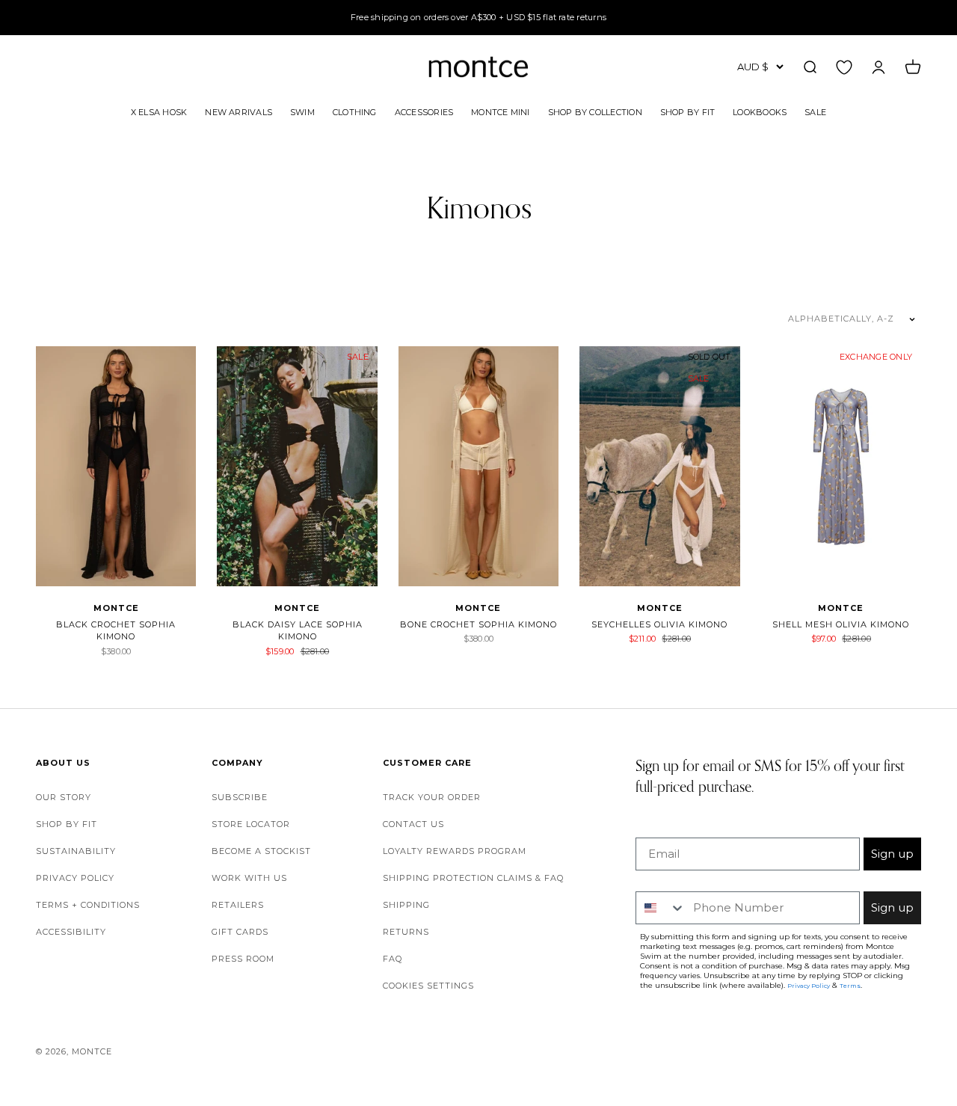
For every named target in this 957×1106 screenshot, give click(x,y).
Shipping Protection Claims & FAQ (473, 878)
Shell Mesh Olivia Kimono (840, 624)
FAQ (392, 958)
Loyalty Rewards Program (454, 851)
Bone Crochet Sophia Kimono (478, 624)
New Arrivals (238, 111)
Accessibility (71, 932)
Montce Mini (500, 111)
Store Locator (251, 824)
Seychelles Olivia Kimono (659, 624)
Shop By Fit (687, 111)
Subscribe (240, 797)
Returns (406, 932)
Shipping (406, 905)
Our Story (63, 797)
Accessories (424, 111)
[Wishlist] (844, 67)
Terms (850, 985)
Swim (302, 111)
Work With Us (249, 878)
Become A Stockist (261, 851)
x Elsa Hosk (159, 111)
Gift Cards (240, 932)
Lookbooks (760, 111)
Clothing (355, 111)
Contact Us (413, 824)
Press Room (243, 958)
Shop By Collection (595, 111)
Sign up (892, 854)
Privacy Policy (75, 878)
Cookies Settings (428, 985)
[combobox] (661, 908)
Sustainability (76, 851)
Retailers (238, 905)
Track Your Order (432, 797)
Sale (815, 111)
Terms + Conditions (88, 905)
